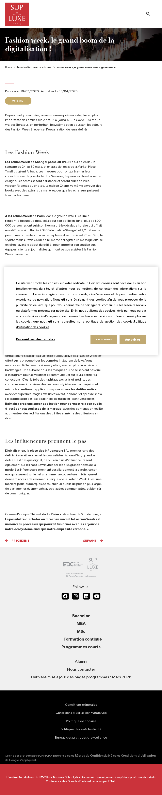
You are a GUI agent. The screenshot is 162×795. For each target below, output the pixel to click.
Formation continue (83, 639)
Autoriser (133, 339)
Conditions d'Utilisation (138, 755)
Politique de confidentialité (81, 729)
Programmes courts (81, 647)
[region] (81, 311)
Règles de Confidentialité (93, 755)
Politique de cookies (81, 721)
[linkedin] (86, 596)
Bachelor (81, 616)
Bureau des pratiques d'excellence (81, 737)
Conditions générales (81, 704)
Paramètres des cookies (35, 339)
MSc (81, 631)
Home (8, 67)
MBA (81, 624)
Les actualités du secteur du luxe (34, 67)
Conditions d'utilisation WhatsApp (81, 713)
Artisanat (18, 100)
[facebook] (65, 596)
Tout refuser (104, 339)
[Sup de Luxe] (17, 14)
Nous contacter (81, 669)
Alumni (81, 661)
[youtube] (96, 596)
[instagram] (75, 596)
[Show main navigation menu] (155, 14)
